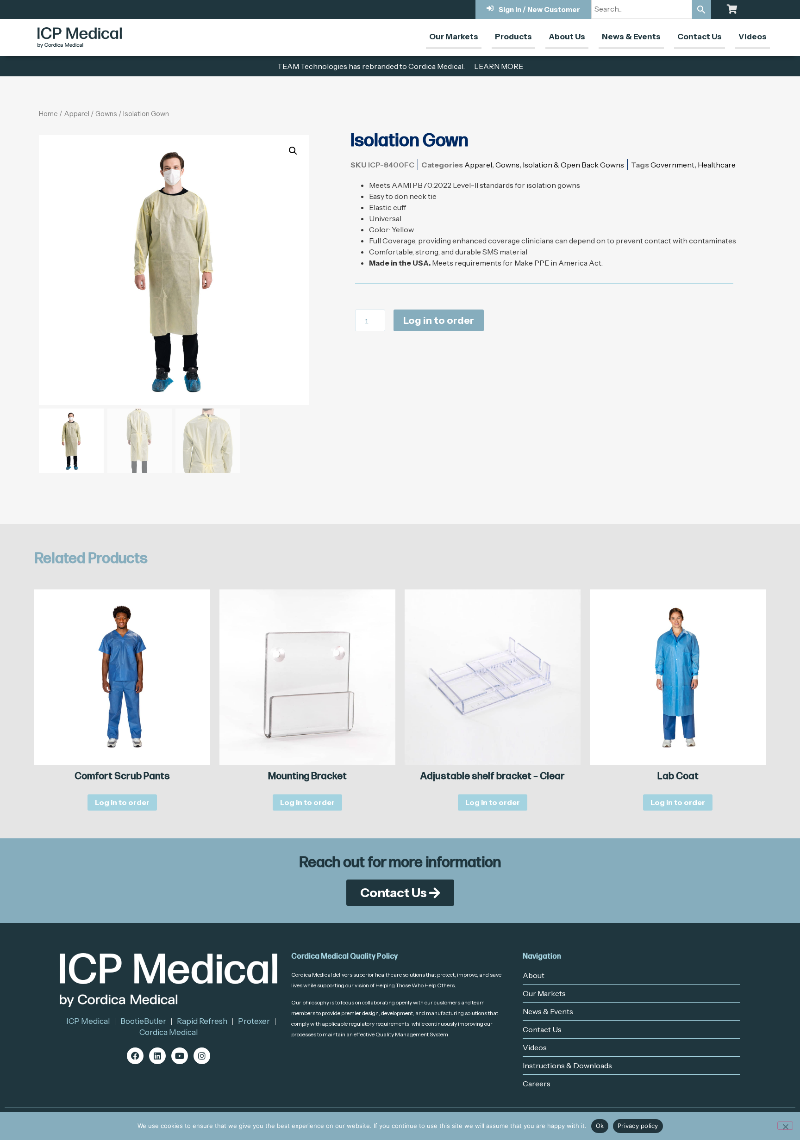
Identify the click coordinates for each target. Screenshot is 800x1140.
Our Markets (453, 36)
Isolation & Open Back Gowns (573, 164)
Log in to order (438, 320)
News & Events (631, 36)
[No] (785, 1125)
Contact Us (699, 36)
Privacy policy (638, 1125)
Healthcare (717, 164)
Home (48, 114)
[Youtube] (179, 1055)
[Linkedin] (157, 1055)
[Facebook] (135, 1055)
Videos (752, 36)
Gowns (106, 114)
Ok (600, 1125)
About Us (567, 36)
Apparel (76, 114)
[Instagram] (202, 1055)
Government (672, 164)
